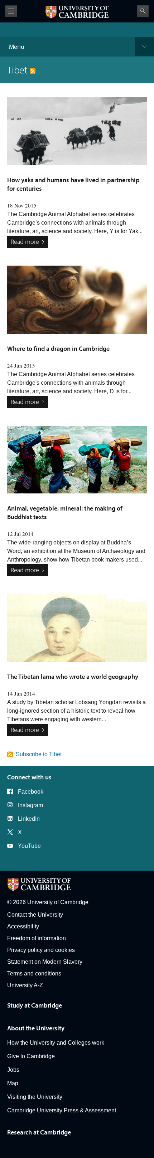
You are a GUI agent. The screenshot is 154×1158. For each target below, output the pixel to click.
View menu (11, 11)
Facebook (30, 792)
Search (143, 11)
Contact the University (35, 915)
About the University (35, 1028)
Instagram (30, 805)
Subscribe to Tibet (39, 754)
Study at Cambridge (34, 1005)
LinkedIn (29, 819)
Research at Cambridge (39, 1132)
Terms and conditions (34, 973)
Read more (25, 241)
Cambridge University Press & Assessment (61, 1110)
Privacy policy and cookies (41, 950)
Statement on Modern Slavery (44, 962)
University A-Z (25, 985)
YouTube (29, 846)
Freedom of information (36, 938)
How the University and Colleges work (55, 1043)
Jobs (13, 1070)
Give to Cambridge (31, 1056)
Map (12, 1083)
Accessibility (23, 926)
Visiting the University (34, 1097)
